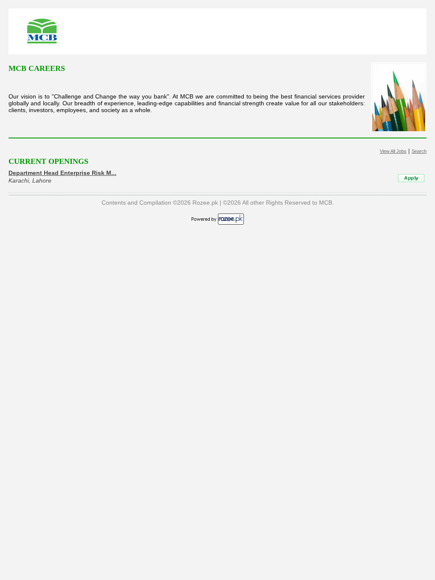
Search (419, 151)
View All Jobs (393, 151)
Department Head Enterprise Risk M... (62, 172)
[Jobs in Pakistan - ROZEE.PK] (217, 223)
